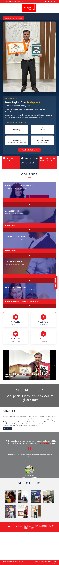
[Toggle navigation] (4, 14)
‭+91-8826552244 (21, 543)
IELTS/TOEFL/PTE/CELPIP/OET (16, 287)
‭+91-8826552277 (21, 547)
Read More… (7, 429)
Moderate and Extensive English (19, 186)
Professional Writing (14, 262)
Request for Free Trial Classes (13, 18)
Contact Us (47, 546)
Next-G (49, 561)
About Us (46, 540)
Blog (45, 542)
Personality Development (16, 236)
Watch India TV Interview (30, 150)
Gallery (46, 544)
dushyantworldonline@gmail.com (25, 554)
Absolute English (12, 211)
